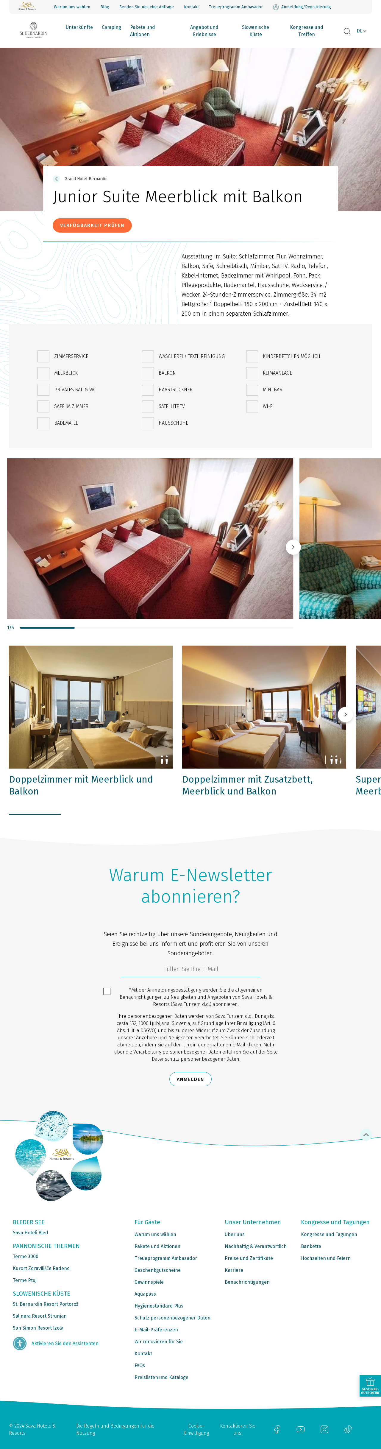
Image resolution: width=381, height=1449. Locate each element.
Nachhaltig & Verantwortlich (256, 1246)
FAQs (140, 1365)
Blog (104, 7)
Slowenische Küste (255, 30)
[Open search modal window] (347, 31)
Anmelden (190, 1079)
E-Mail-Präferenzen (156, 1330)
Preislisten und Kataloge (161, 1377)
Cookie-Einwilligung (196, 1429)
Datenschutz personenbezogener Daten (195, 1059)
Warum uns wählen (72, 7)
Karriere (234, 1270)
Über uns (235, 1234)
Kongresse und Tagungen (329, 1234)
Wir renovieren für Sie (159, 1341)
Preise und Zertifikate (249, 1258)
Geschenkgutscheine (158, 1270)
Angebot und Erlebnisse (204, 30)
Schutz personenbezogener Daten (172, 1318)
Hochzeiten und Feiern (326, 1258)
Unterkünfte (79, 27)
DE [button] (360, 31)
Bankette (311, 1246)
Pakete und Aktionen (142, 30)
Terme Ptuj (25, 1280)
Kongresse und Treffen (306, 30)
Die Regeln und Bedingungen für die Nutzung (115, 1429)
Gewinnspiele (149, 1282)
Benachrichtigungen (247, 1282)
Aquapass (145, 1294)
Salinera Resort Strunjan (40, 1316)
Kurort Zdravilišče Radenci (42, 1268)
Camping (111, 27)
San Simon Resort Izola (38, 1328)
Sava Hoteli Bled (30, 1232)
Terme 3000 (25, 1256)
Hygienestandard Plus (159, 1306)
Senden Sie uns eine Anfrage (146, 7)
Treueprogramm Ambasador (236, 7)
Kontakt (191, 7)
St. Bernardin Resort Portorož (45, 1304)
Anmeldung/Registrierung (306, 7)
